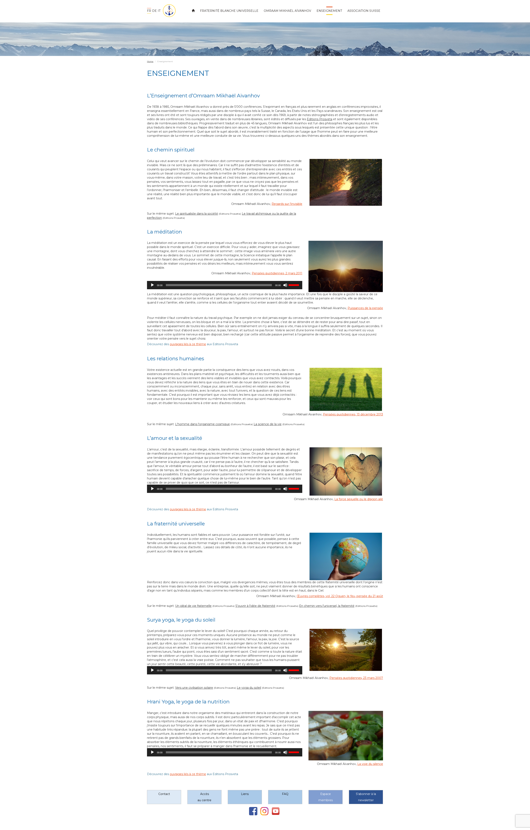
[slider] (294, 284)
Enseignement (329, 11)
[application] (224, 285)
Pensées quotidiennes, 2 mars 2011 (277, 273)
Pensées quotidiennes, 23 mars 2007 (356, 678)
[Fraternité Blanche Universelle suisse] (168, 10)
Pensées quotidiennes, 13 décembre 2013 (353, 414)
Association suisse (363, 11)
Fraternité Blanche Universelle (229, 11)
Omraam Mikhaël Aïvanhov (287, 11)
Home (150, 61)
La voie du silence (370, 764)
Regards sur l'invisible (287, 204)
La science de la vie (268, 424)
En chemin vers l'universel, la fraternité (326, 606)
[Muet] (285, 285)
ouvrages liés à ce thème (188, 344)
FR (149, 11)
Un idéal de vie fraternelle (193, 606)
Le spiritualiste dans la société (196, 213)
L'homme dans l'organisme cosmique (202, 424)
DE (154, 11)
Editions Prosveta (319, 119)
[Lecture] (152, 285)
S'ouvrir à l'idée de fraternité (255, 606)
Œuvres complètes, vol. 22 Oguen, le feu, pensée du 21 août (340, 596)
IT (159, 11)
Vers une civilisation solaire (194, 688)
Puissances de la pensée (365, 308)
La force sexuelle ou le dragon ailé (358, 499)
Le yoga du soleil (249, 688)
